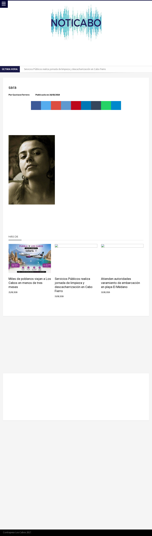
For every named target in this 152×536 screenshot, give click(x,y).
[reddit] (66, 105)
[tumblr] (96, 105)
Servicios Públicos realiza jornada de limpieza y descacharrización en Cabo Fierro (65, 69)
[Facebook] (127, 533)
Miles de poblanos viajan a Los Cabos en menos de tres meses (30, 283)
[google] (56, 105)
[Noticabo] (76, 4)
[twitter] (46, 105)
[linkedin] (86, 105)
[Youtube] (140, 533)
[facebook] (36, 105)
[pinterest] (76, 105)
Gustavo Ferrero (20, 94)
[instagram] (146, 533)
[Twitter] (133, 533)
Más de (14, 236)
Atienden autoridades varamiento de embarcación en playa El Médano (120, 283)
